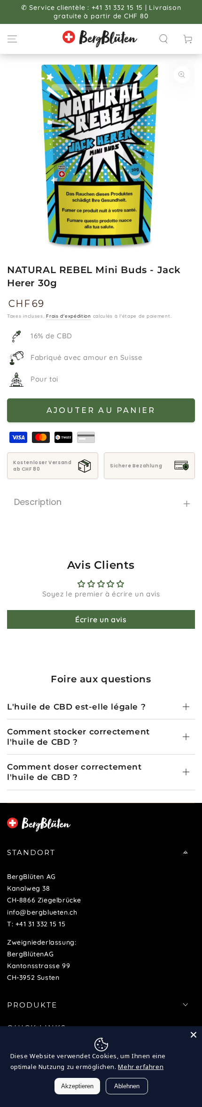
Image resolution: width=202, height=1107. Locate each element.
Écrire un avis (100, 619)
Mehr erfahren (140, 1066)
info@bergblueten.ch (42, 912)
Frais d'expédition (68, 316)
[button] (163, 39)
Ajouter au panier (101, 410)
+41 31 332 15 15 (41, 924)
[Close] (193, 1034)
